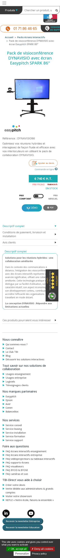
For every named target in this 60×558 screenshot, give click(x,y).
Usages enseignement (18, 374)
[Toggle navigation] (4, 3)
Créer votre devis (15, 484)
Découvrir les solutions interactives (25, 359)
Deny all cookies (43, 549)
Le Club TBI (12, 351)
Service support (14, 440)
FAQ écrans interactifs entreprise (24, 455)
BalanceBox (12, 411)
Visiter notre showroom (19, 496)
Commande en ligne (44, 169)
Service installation (16, 432)
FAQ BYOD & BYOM (17, 470)
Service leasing (14, 428)
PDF (52, 207)
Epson (9, 400)
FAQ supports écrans (17, 462)
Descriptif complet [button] (13, 226)
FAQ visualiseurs (15, 466)
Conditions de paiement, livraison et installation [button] (24, 234)
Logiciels (10, 381)
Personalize (22, 553)
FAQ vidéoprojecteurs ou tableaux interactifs (30, 458)
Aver (8, 404)
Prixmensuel (53, 197)
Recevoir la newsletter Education (23, 527)
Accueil (9, 37)
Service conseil (14, 425)
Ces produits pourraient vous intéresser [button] (27, 320)
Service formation (15, 436)
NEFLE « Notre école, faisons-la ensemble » (30, 500)
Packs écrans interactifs (31, 37)
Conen (9, 407)
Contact (10, 348)
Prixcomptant (25, 197)
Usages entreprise (16, 377)
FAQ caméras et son (17, 473)
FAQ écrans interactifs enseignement (26, 451)
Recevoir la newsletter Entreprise (23, 521)
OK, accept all (18, 549)
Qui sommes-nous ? (17, 344)
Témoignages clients (17, 385)
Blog (8, 355)
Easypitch (11, 396)
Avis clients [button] (9, 242)
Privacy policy (39, 553)
